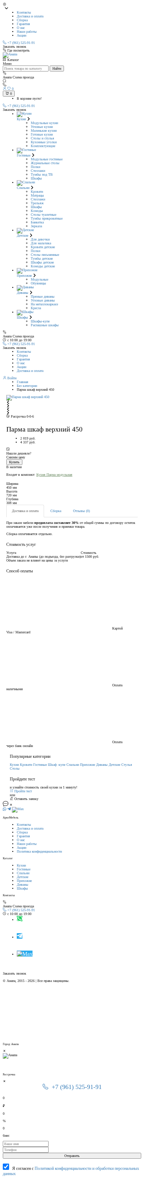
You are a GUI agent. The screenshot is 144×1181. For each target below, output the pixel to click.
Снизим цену (15, 457)
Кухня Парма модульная (54, 475)
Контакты (24, 12)
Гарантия (23, 24)
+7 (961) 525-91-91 (20, 106)
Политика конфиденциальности (39, 851)
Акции (21, 35)
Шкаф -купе (56, 765)
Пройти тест (22, 791)
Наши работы (27, 31)
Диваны (102, 765)
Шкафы (22, 888)
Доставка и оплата (30, 16)
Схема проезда (23, 906)
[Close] (4, 1051)
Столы (15, 768)
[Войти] (5, 89)
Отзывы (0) (81, 511)
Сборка (22, 20)
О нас (21, 28)
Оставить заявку (25, 799)
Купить (14, 462)
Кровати (26, 765)
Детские (114, 765)
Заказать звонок (14, 46)
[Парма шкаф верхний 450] (72, 398)
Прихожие (87, 765)
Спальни (72, 765)
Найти (56, 68)
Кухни (14, 765)
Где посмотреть (18, 50)
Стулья (126, 765)
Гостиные (40, 765)
